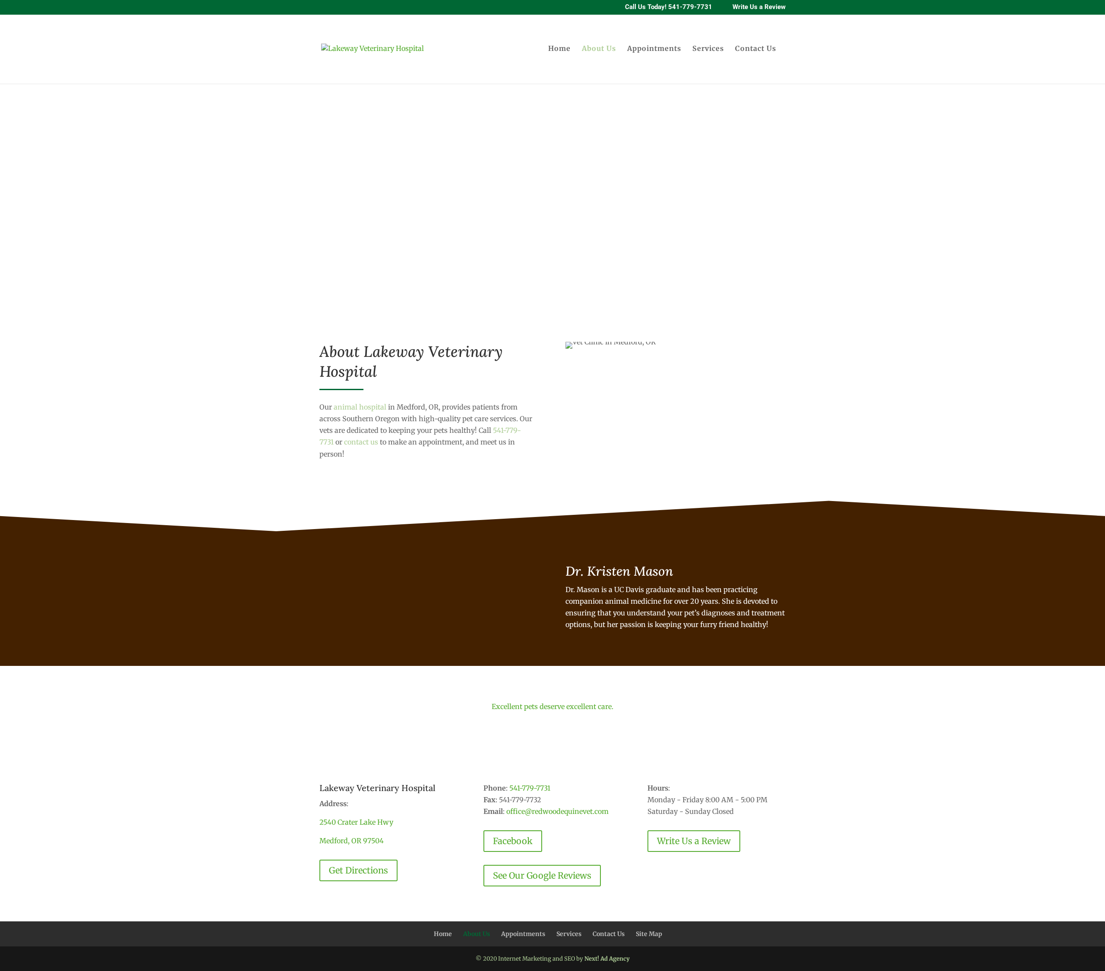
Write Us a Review (759, 7)
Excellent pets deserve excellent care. (552, 706)
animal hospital (360, 407)
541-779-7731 (529, 788)
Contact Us (755, 49)
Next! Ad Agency (607, 958)
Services (708, 49)
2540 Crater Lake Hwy (356, 822)
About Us (599, 49)
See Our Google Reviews (542, 875)
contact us (361, 442)
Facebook (513, 840)
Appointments (654, 49)
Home (559, 49)
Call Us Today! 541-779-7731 (668, 7)
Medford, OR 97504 (351, 840)
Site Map (649, 934)
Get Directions (358, 870)
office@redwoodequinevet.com (557, 811)
